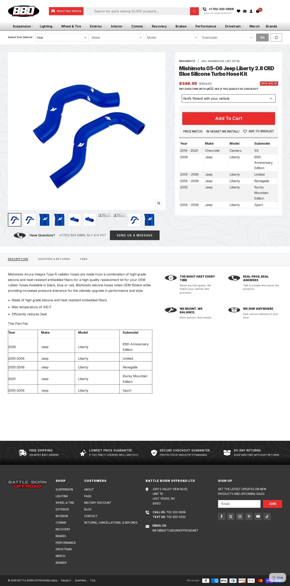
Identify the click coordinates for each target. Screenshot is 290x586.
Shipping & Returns (54, 258)
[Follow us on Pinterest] (249, 516)
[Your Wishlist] (238, 11)
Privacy (66, 580)
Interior (117, 26)
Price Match (192, 131)
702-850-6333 (176, 517)
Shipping (80, 580)
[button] (245, 11)
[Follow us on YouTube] (258, 516)
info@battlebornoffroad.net (175, 530)
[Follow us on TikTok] (267, 516)
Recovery (159, 26)
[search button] (194, 11)
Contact (91, 516)
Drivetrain (233, 26)
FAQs (84, 258)
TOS (92, 580)
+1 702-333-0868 (72, 235)
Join (272, 503)
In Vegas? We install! (222, 131)
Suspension (22, 26)
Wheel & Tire (71, 26)
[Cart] (258, 11)
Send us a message (135, 235)
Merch (255, 26)
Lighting (46, 26)
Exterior (96, 26)
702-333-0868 (176, 512)
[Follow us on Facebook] (221, 516)
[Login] (251, 11)
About (89, 489)
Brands (271, 26)
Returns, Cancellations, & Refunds (111, 522)
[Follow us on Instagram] (239, 516)
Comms (137, 26)
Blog (88, 509)
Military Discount (97, 502)
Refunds (51, 580)
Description (18, 258)
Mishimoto (187, 61)
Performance (206, 26)
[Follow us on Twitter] (230, 516)
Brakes (181, 26)
